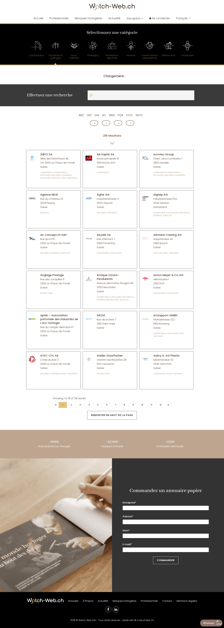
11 (151, 404)
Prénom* (128, 516)
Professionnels (59, 18)
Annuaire (73, 601)
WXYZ (139, 115)
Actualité (114, 18)
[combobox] (183, 18)
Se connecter (160, 18)
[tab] (36, 50)
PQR (120, 115)
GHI (96, 115)
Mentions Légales (187, 601)
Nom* (126, 530)
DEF (89, 115)
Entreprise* (129, 502)
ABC (81, 115)
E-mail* (127, 544)
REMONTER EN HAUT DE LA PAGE (112, 415)
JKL (104, 115)
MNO (112, 115)
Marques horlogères (88, 18)
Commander (165, 560)
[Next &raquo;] (168, 405)
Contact (167, 601)
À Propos (88, 601)
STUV (129, 115)
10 (142, 404)
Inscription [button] (134, 18)
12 (161, 404)
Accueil (38, 18)
